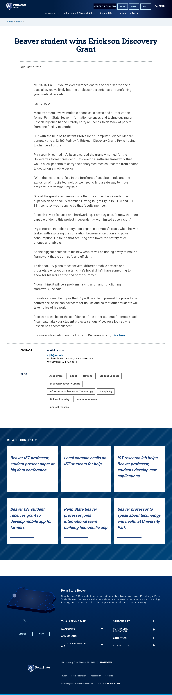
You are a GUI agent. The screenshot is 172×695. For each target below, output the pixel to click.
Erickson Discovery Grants (64, 383)
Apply (134, 6)
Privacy (64, 676)
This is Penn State (73, 621)
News (19, 21)
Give (122, 6)
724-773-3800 (106, 662)
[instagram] (45, 621)
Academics (51, 13)
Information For (128, 13)
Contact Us (121, 645)
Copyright (109, 676)
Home (10, 21)
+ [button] (102, 621)
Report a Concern (105, 6)
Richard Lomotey (59, 399)
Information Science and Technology (71, 391)
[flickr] (31, 621)
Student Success (109, 375)
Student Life (105, 13)
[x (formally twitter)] (25, 621)
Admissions (69, 636)
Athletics (120, 638)
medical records (59, 407)
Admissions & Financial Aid (78, 13)
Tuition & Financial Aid (74, 645)
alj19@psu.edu (55, 355)
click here (118, 335)
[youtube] (38, 621)
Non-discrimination (78, 676)
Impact (73, 375)
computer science (86, 399)
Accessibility (96, 676)
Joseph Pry (105, 391)
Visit (146, 6)
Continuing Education (121, 630)
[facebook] (18, 621)
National (88, 375)
